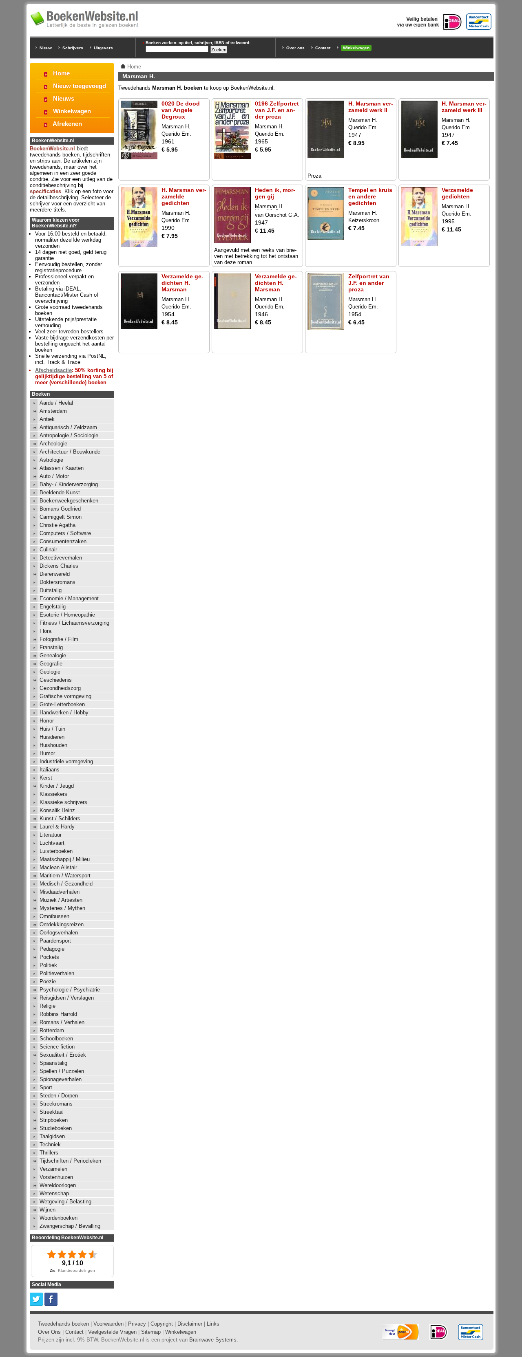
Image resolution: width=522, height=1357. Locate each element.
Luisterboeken (56, 851)
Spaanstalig (53, 1063)
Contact (322, 48)
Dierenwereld (55, 574)
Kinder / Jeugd (57, 786)
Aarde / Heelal (56, 403)
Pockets (49, 957)
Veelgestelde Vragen (112, 1332)
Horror (47, 721)
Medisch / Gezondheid (66, 884)
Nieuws (63, 98)
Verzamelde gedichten (457, 193)
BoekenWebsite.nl (52, 148)
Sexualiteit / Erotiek (63, 1055)
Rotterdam (52, 1030)
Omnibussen (54, 916)
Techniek (50, 1144)
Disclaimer (189, 1324)
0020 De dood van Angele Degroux (180, 110)
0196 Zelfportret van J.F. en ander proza (277, 110)
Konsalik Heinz (57, 810)
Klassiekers (53, 794)
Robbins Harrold (58, 1014)
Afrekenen (67, 123)
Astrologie (51, 460)
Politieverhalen (57, 973)
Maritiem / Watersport (65, 875)
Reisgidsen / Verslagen (67, 998)
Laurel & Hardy (57, 827)
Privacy (137, 1324)
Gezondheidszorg (60, 688)
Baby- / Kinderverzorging (69, 484)
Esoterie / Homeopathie (67, 615)
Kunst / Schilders (60, 818)
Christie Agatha (57, 525)
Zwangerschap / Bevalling (70, 1226)
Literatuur (51, 835)
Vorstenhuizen (56, 1177)
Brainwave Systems (213, 1340)
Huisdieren (52, 737)
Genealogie (53, 655)
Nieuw (46, 48)
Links (213, 1324)
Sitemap (151, 1332)
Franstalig (51, 647)
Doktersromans (57, 582)
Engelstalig (53, 607)
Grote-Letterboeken (62, 704)
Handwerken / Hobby (64, 712)
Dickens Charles (59, 566)
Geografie (51, 664)
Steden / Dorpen (59, 1096)
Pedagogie (52, 949)
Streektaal (52, 1112)
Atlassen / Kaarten (62, 468)
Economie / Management (69, 598)
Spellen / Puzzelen (62, 1071)
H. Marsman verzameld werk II (370, 106)
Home (61, 73)
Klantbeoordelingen (76, 1270)
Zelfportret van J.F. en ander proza (368, 283)
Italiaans (50, 770)
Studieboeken (56, 1128)
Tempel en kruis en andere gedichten (370, 196)
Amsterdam (53, 411)
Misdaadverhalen (60, 892)
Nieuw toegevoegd (79, 85)
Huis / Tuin (52, 729)
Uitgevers (103, 48)
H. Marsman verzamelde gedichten (183, 196)
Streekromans (56, 1104)
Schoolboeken (56, 1038)
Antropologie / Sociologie (69, 435)
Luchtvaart (52, 843)
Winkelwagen (356, 48)
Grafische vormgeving (65, 696)
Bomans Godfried (60, 509)
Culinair (48, 549)
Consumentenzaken (63, 541)
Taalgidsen (52, 1136)
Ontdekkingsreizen (62, 924)
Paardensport (55, 941)
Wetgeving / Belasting (65, 1201)
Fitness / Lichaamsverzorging (74, 623)
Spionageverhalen (61, 1079)
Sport (46, 1087)
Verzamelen (53, 1169)
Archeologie (53, 444)
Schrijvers (72, 48)
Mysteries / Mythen (62, 908)
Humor (47, 753)
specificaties (45, 191)
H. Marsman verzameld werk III (464, 106)
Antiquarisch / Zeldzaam (68, 427)
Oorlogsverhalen (59, 933)
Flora (45, 631)
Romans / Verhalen (62, 1022)
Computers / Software (65, 533)
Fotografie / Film (59, 639)
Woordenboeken (58, 1218)
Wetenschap (54, 1193)
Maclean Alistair (58, 867)
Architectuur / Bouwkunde (70, 452)
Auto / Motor (54, 476)
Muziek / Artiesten (61, 900)
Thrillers (49, 1153)
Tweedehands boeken (63, 1324)
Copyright (161, 1324)
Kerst (46, 778)
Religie (47, 1006)
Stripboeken (54, 1120)
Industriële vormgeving (66, 761)
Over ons (295, 48)
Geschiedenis (56, 680)
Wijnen (47, 1210)
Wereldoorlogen (58, 1185)
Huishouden (53, 745)
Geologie (50, 672)
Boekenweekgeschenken (69, 501)
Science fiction (57, 1047)
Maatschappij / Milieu (65, 859)
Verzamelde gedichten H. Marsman (182, 283)
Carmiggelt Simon (61, 517)
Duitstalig (51, 590)
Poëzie (48, 981)
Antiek (47, 419)
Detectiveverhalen (61, 558)
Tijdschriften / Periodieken (70, 1161)
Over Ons (49, 1332)
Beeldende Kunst (60, 492)
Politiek (48, 965)
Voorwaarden (108, 1324)
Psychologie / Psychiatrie (70, 990)
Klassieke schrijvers (63, 802)
